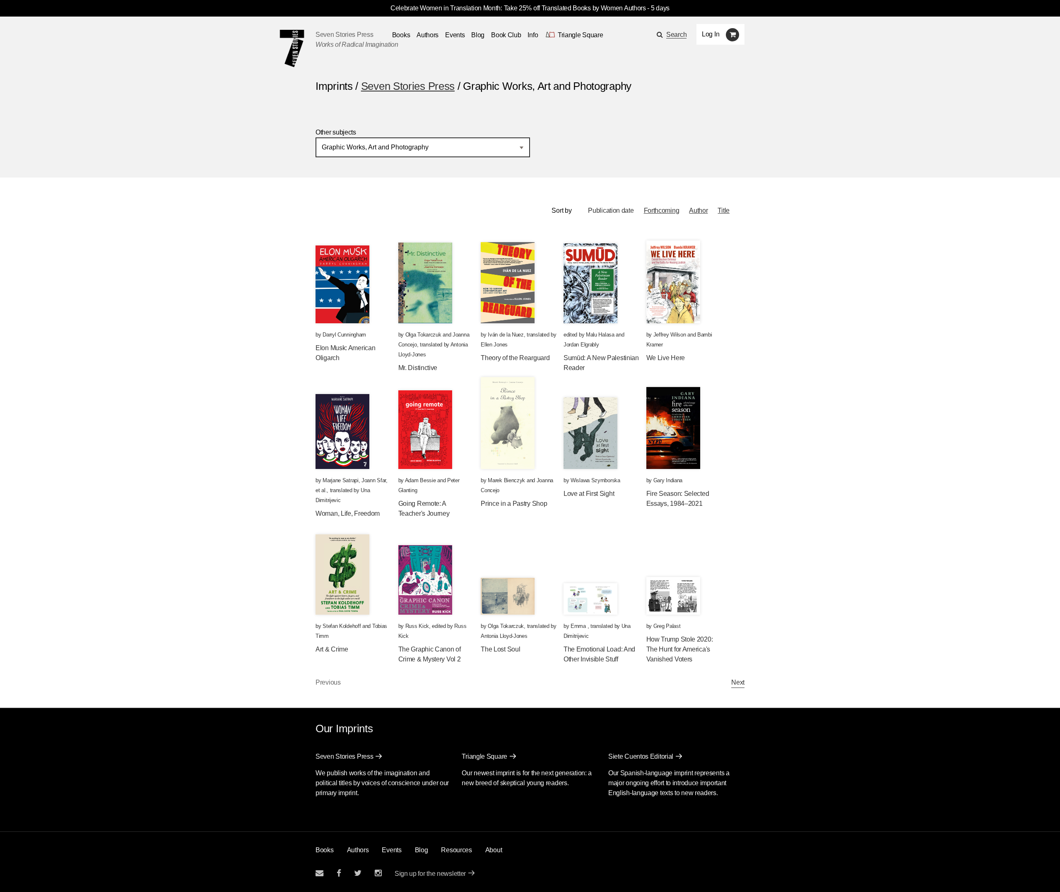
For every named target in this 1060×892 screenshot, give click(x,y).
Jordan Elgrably (581, 344)
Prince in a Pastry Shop (514, 503)
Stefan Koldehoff (342, 626)
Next (737, 682)
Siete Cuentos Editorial (640, 756)
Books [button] (401, 34)
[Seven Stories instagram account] (378, 873)
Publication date (611, 210)
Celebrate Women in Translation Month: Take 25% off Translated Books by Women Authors (518, 8)
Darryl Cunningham (344, 335)
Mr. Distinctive (418, 367)
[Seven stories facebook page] (339, 873)
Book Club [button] (506, 34)
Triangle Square (484, 756)
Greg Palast (667, 626)
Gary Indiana (667, 480)
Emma (579, 626)
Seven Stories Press (344, 34)
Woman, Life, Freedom (348, 513)
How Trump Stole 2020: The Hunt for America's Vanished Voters (679, 649)
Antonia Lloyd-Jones (504, 636)
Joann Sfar (373, 480)
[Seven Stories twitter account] (357, 873)
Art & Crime (332, 649)
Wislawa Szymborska (595, 480)
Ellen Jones (494, 344)
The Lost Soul (500, 649)
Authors (427, 34)
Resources (456, 850)
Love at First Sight (589, 493)
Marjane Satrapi (341, 480)
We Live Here (665, 357)
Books (325, 850)
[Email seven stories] (319, 873)
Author (698, 210)
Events (455, 34)
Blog (477, 34)
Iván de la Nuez (506, 335)
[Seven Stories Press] (292, 48)
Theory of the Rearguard (515, 357)
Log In (710, 34)
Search (676, 34)
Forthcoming (661, 210)
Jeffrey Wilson (669, 335)
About (493, 850)
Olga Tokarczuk (423, 335)
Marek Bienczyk (506, 480)
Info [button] (533, 34)
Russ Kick (417, 626)
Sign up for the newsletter (430, 873)
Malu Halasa (600, 335)
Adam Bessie (420, 480)
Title (724, 210)
